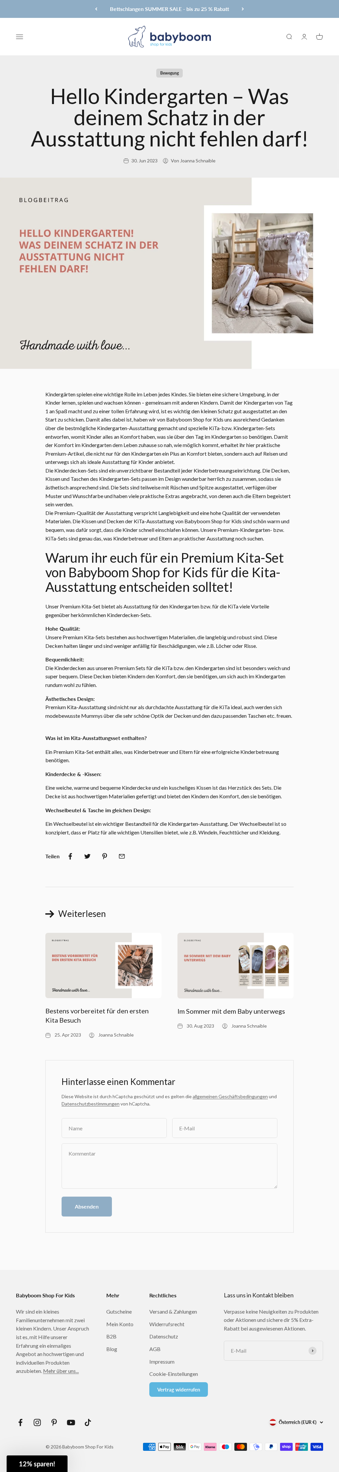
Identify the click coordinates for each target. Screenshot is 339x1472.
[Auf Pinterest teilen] (104, 856)
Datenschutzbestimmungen (91, 1103)
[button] (37, 1463)
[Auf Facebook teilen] (70, 856)
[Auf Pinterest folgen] (54, 1422)
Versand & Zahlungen (173, 1311)
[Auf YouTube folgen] (71, 1422)
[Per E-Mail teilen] (121, 856)
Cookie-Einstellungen (173, 1374)
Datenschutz (163, 1336)
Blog (111, 1349)
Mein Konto (119, 1324)
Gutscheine (119, 1311)
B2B (111, 1336)
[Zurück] (96, 9)
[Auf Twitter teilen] (87, 856)
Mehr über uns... (61, 1371)
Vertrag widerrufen (178, 1389)
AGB (155, 1349)
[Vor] (243, 9)
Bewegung (169, 73)
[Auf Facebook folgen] (20, 1422)
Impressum (161, 1361)
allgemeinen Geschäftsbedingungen (230, 1096)
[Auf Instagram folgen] (37, 1422)
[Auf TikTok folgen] (87, 1422)
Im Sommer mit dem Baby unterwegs (231, 1011)
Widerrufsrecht (166, 1324)
